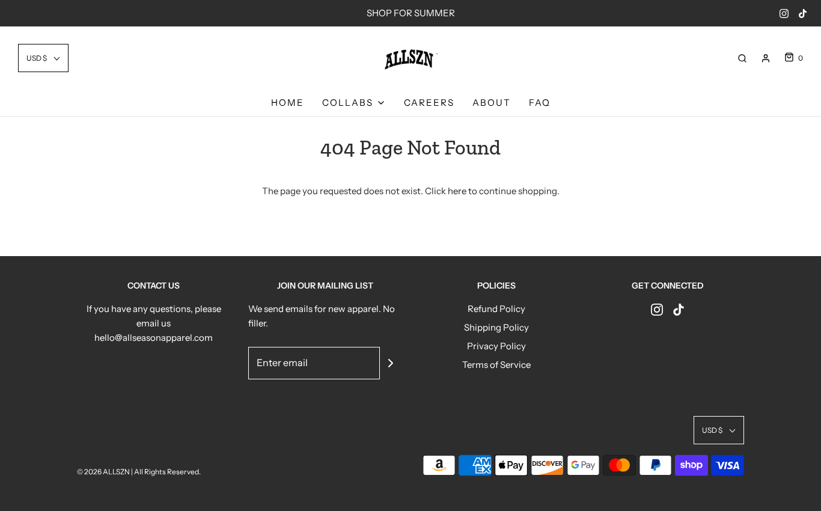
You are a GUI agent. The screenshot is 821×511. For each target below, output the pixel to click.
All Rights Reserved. (167, 471)
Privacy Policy (496, 346)
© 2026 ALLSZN (104, 471)
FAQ (540, 102)
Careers (429, 102)
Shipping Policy (496, 327)
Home (287, 102)
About (491, 102)
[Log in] (765, 58)
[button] (43, 58)
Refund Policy (496, 308)
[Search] (742, 58)
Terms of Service (496, 364)
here (457, 191)
